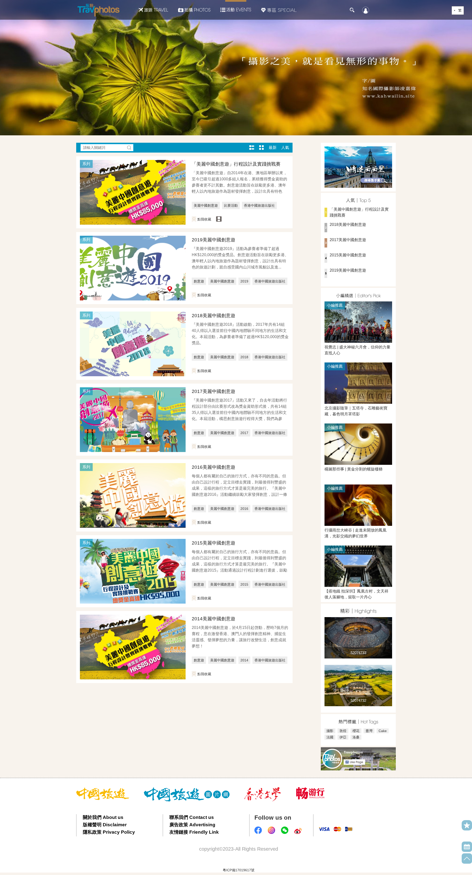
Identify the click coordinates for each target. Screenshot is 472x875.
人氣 (285, 147)
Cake (383, 731)
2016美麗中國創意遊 (213, 467)
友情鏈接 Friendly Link (194, 832)
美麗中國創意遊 (206, 205)
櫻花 (356, 731)
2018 (244, 357)
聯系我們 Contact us (191, 817)
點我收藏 (204, 219)
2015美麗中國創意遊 (213, 543)
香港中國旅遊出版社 (259, 205)
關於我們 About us (103, 817)
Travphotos (353, 752)
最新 (273, 147)
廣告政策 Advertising (192, 824)
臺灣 (369, 731)
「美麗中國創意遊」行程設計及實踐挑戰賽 (236, 164)
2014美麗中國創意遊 (213, 618)
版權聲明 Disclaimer (105, 824)
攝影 (329, 731)
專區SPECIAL (279, 10)
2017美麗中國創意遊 (213, 391)
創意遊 (199, 281)
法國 (329, 737)
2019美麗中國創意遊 (213, 239)
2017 (244, 433)
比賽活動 (231, 205)
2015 (244, 584)
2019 (244, 281)
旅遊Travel (153, 10)
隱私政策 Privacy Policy (109, 832)
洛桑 (356, 737)
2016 (244, 509)
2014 (244, 660)
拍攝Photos (194, 10)
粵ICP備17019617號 (238, 870)
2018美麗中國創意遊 (213, 315)
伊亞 (342, 737)
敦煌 (342, 731)
